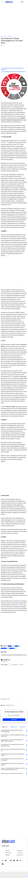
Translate (21, 664)
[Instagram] (20, 860)
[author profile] (3, 45)
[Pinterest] (17, 860)
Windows (18, 604)
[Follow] (5, 860)
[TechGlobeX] (9, 2)
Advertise (20, 852)
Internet (5, 36)
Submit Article (8, 852)
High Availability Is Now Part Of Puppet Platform (14, 71)
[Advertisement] (14, 20)
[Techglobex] (2, 860)
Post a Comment (4, 661)
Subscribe (14, 719)
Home (2, 36)
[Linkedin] (14, 860)
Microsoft (11, 106)
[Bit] (2, 864)
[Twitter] (11, 860)
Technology (10, 36)
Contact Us (20, 850)
